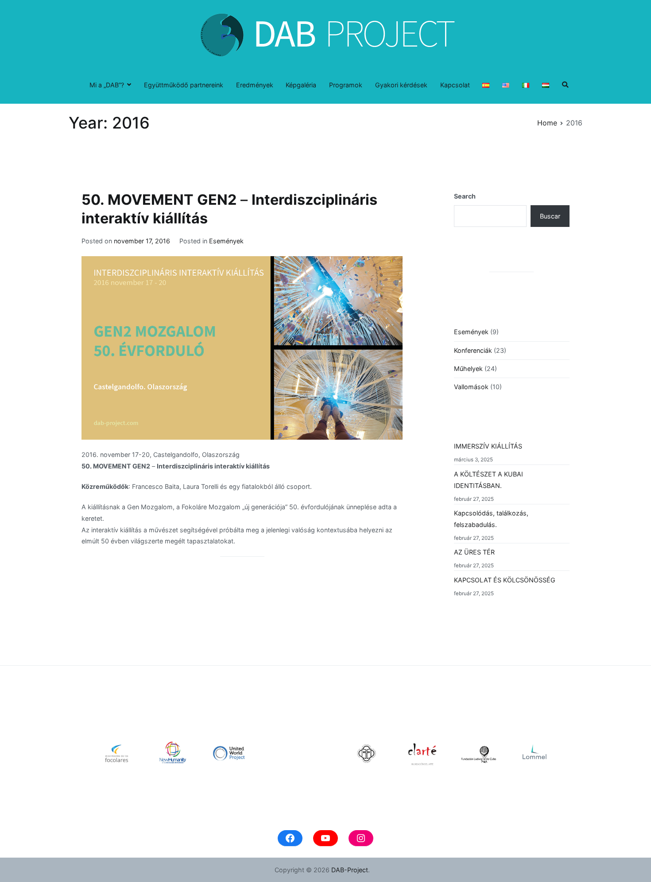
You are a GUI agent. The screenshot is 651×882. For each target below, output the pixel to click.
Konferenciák (473, 350)
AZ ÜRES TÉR (474, 552)
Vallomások (471, 386)
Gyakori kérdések (401, 85)
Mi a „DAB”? (106, 85)
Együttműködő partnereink (183, 85)
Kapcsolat (455, 85)
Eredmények (254, 85)
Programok (345, 85)
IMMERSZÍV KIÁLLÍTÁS (488, 446)
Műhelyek (468, 368)
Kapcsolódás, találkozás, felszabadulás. (491, 518)
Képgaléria (301, 85)
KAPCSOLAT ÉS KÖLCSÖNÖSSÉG (504, 580)
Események (226, 241)
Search (465, 196)
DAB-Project (349, 870)
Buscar (550, 216)
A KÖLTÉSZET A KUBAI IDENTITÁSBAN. (488, 479)
